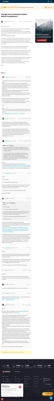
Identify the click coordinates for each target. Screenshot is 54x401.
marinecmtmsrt (8, 247)
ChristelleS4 (7, 140)
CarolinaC (7, 284)
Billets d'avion (5, 4)
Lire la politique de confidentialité (7, 392)
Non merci (4, 395)
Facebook (6, 376)
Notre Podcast (36, 383)
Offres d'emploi (36, 381)
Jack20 (6, 270)
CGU (15, 376)
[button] (2, 399)
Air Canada (24, 311)
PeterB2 (6, 198)
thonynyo (5, 21)
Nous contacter (36, 376)
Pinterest (6, 381)
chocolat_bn (7, 77)
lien (2, 39)
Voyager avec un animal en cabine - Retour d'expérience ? (14, 15)
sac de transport (16, 312)
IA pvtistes (35, 386)
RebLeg (6, 304)
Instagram (6, 378)
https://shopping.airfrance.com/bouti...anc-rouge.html (13, 113)
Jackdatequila (7, 173)
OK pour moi (19, 395)
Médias (25, 381)
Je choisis (12, 395)
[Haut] (51, 398)
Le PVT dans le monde (38, 378)
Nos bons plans (17, 381)
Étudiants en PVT (27, 386)
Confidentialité (27, 376)
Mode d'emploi (17, 378)
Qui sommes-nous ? (27, 378)
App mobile (26, 383)
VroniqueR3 (7, 293)
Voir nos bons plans (41, 40)
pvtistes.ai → (50, 7)
